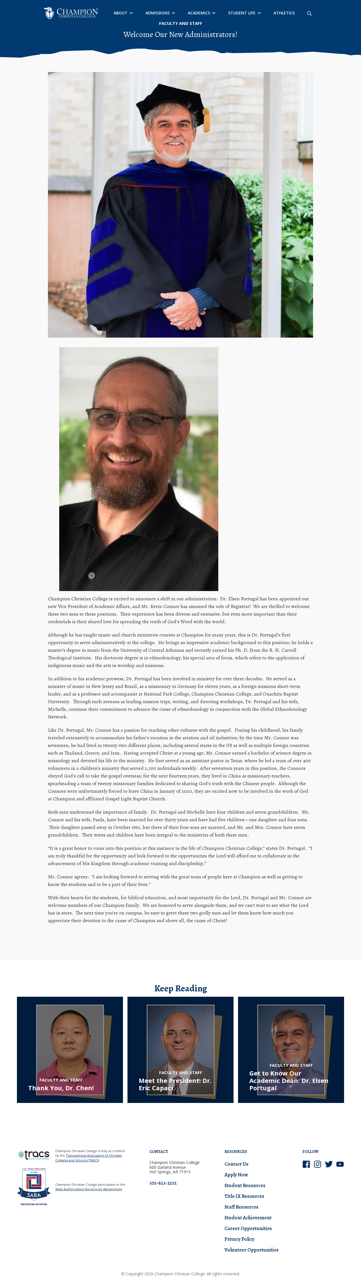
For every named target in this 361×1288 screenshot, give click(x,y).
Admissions (158, 13)
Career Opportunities (248, 1228)
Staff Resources (241, 1207)
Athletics (284, 13)
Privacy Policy (239, 1239)
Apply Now (236, 1174)
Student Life (242, 13)
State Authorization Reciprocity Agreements (88, 1189)
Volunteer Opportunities (251, 1249)
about (120, 13)
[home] (71, 13)
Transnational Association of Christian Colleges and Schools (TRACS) (88, 1157)
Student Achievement (248, 1217)
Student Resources (244, 1185)
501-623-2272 (163, 1183)
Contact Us (236, 1164)
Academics (199, 13)
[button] (123, 13)
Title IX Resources (244, 1196)
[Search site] (309, 13)
